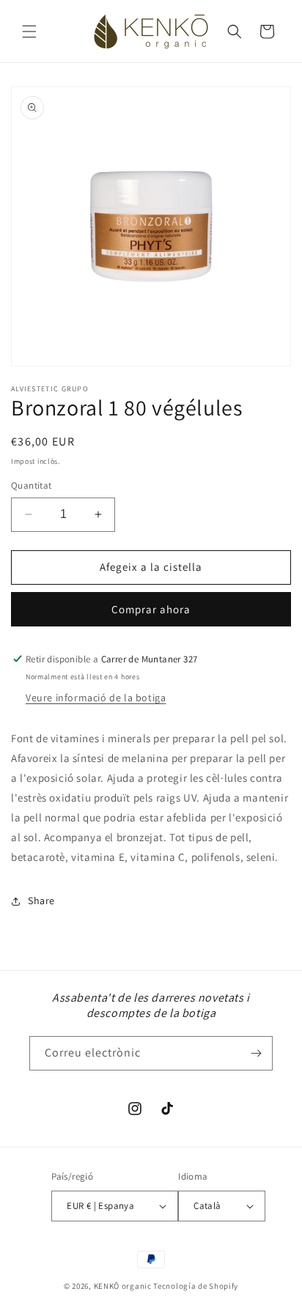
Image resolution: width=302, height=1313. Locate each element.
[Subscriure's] (256, 1053)
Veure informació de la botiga (96, 697)
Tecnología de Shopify (195, 1286)
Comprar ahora (151, 609)
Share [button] (41, 900)
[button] (29, 31)
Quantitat (31, 485)
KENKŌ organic (123, 1286)
